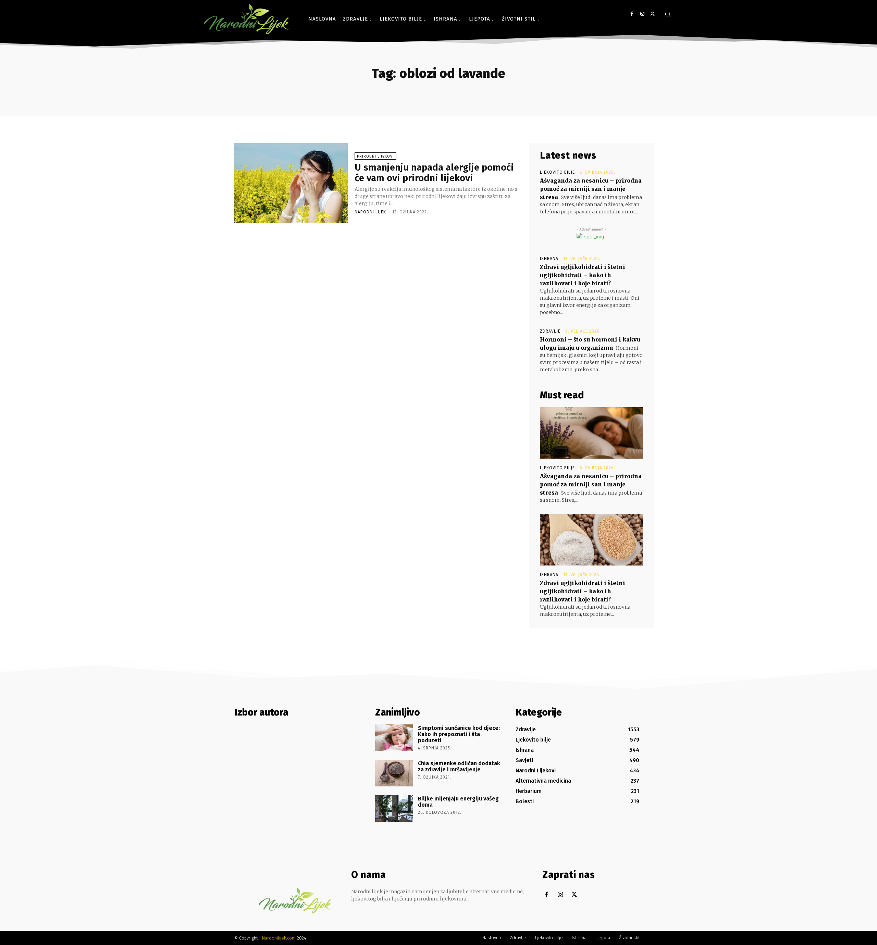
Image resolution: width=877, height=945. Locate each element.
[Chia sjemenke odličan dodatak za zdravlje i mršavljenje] (394, 773)
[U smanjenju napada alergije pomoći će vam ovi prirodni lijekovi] (291, 183)
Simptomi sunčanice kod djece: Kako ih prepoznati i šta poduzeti (459, 734)
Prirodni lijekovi (375, 156)
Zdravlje (550, 331)
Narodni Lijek (370, 212)
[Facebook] (632, 14)
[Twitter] (652, 14)
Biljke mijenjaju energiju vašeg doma (458, 801)
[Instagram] (642, 14)
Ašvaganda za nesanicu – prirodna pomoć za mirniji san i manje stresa (591, 188)
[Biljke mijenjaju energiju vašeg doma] (394, 808)
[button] (667, 14)
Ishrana (549, 259)
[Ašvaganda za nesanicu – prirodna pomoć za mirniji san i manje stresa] (591, 433)
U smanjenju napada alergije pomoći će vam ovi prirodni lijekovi (434, 173)
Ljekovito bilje (557, 172)
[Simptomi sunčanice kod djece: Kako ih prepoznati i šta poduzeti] (394, 737)
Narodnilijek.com (279, 938)
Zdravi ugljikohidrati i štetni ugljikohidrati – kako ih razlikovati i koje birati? (582, 275)
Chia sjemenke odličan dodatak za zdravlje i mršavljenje (459, 766)
